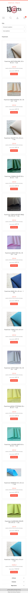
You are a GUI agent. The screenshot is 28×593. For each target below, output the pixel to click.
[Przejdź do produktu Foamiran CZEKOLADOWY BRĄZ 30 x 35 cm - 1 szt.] (14, 204)
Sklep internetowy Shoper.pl (14, 592)
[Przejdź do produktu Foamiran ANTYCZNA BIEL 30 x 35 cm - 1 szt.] (14, 51)
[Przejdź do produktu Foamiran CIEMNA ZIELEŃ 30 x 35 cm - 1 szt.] (14, 166)
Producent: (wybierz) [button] (7, 27)
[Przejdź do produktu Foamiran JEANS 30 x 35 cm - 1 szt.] (14, 280)
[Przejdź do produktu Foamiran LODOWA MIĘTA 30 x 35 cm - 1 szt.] (14, 434)
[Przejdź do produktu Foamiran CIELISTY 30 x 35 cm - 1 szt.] (14, 127)
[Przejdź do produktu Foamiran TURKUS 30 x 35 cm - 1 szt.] (14, 319)
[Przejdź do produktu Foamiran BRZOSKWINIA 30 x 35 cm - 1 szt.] (14, 89)
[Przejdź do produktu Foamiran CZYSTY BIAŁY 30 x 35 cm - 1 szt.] (14, 357)
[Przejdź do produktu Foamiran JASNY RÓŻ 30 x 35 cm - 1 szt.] (14, 242)
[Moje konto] (17, 18)
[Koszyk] (24, 17)
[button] (3, 18)
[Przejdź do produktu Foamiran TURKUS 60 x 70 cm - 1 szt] (14, 549)
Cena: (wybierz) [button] (6, 31)
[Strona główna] (14, 9)
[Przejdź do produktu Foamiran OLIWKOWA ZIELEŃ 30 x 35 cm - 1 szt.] (14, 510)
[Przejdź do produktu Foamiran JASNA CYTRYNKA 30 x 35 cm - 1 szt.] (14, 395)
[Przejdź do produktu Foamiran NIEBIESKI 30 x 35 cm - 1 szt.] (14, 472)
